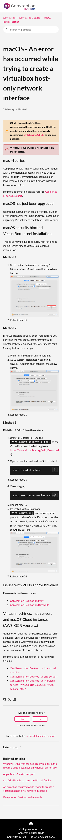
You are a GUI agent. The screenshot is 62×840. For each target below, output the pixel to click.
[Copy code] (55, 469)
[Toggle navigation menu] (55, 6)
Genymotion (9, 17)
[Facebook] (4, 699)
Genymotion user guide (31, 832)
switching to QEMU (34, 134)
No (40, 719)
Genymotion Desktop (29, 17)
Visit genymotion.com (31, 829)
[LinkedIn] (14, 699)
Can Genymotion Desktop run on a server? (34, 676)
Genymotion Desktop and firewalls (29, 604)
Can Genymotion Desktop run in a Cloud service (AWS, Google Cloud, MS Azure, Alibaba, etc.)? (32, 684)
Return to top (11, 747)
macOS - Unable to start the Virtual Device (27, 780)
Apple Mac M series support (19, 774)
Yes (22, 719)
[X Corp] (9, 699)
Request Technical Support (41, 736)
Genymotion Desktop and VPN (27, 600)
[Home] (19, 6)
